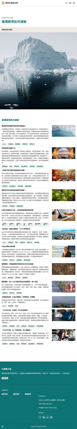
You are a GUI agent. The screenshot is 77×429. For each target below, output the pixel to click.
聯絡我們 (28, 394)
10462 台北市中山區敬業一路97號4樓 (51, 400)
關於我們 (16, 394)
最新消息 (5, 394)
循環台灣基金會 (11, 3)
